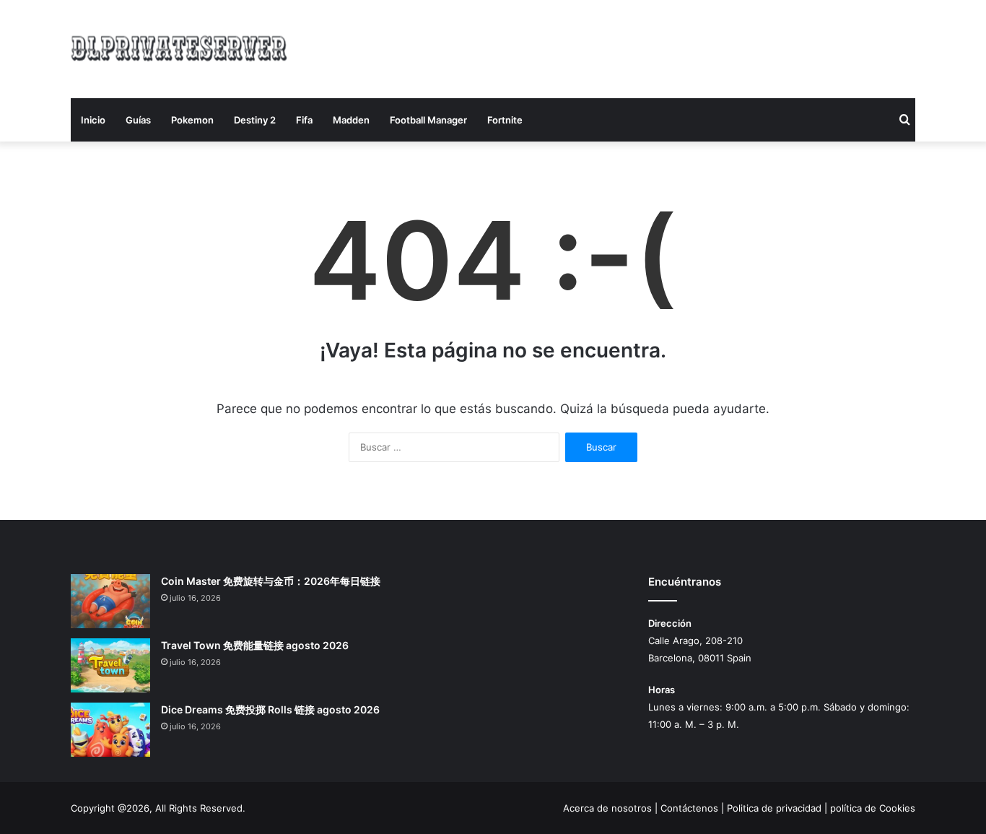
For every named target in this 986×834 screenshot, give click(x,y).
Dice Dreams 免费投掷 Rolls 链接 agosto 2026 (270, 709)
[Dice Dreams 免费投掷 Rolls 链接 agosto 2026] (110, 730)
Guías (138, 120)
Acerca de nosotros (607, 808)
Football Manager (428, 120)
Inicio (93, 120)
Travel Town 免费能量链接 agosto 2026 (255, 645)
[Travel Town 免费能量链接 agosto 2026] (110, 665)
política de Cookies (872, 808)
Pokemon (192, 120)
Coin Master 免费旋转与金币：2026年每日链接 (270, 581)
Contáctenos (689, 808)
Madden (351, 120)
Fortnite (505, 120)
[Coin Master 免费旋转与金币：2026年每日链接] (110, 601)
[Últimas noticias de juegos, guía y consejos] (179, 46)
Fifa (304, 120)
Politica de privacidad (774, 808)
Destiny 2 (255, 120)
